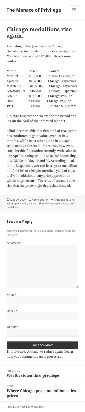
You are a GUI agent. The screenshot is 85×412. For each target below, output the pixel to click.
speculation (20, 203)
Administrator (40, 199)
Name (12, 294)
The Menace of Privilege (34, 10)
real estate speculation (55, 203)
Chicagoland (61, 199)
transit (32, 203)
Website (12, 327)
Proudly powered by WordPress (25, 406)
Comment (15, 243)
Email (12, 311)
